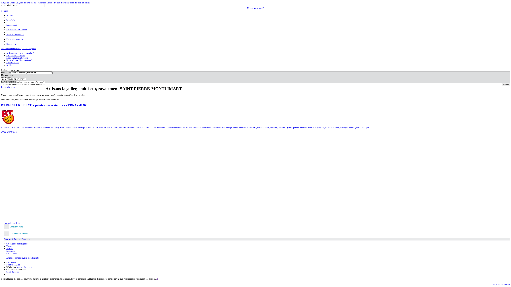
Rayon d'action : (8, 82)
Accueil (9, 15)
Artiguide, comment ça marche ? (20, 53)
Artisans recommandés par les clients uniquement (25, 84)
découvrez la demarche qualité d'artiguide (18, 48)
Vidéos (9, 246)
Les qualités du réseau (15, 55)
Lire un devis (11, 25)
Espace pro (11, 44)
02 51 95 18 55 (12, 272)
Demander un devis (14, 39)
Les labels (10, 20)
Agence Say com (24, 267)
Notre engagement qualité (17, 58)
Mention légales (13, 265)
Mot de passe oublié (255, 8)
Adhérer (9, 65)
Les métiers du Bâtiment (16, 30)
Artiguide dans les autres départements (22, 258)
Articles (9, 248)
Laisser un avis (12, 63)
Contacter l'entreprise (501, 284)
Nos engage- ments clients (11, 252)
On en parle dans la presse (17, 244)
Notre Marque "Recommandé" (19, 60)
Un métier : (6, 72)
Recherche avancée (9, 87)
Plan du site (11, 262)
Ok (157, 279)
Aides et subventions (15, 34)
